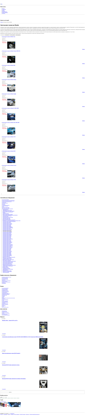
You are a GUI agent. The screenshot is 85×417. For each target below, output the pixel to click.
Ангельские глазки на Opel (7, 230)
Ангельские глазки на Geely (7, 241)
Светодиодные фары (6, 272)
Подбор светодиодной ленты (5, 313)
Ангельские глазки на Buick (7, 252)
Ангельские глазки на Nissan (7, 224)
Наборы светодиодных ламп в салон (8, 259)
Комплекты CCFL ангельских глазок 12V (9, 219)
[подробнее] (4, 333)
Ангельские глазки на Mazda (7, 231)
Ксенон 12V (3, 203)
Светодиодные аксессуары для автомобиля (7, 208)
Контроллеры (3, 282)
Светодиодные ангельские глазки (8, 217)
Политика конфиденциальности (34, 414)
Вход (1, 401)
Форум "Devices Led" (4, 314)
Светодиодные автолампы (5, 199)
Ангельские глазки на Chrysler (7, 247)
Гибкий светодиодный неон (5, 294)
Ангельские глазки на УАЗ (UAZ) (8, 246)
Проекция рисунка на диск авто (7, 264)
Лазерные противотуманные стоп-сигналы (9, 265)
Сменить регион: (2, 0)
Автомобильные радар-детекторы (8, 269)
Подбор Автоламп (5, 12)
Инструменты (4, 305)
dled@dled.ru (12, 413)
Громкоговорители (5, 209)
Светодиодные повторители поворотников (9, 261)
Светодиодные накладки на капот (8, 262)
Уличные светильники (5, 289)
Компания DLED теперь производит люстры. (11, 364)
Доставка (12, 414)
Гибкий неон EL (4, 202)
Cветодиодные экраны (5, 277)
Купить (83, 49)
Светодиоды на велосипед (5, 291)
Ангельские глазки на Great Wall (7, 244)
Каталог (3, 8)
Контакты (3, 13)
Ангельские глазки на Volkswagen (8, 227)
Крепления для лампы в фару (7, 270)
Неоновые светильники (5, 303)
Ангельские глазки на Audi (7, 233)
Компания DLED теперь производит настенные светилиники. (14, 378)
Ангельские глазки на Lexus (7, 240)
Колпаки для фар (5, 266)
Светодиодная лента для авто (7, 215)
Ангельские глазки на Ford (7, 225)
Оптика (3, 206)
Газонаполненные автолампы (5, 205)
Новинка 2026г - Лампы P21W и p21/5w (10, 320)
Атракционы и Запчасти (5, 302)
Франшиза (3, 298)
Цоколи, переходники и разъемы (8, 214)
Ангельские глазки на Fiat (6, 243)
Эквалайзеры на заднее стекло (7, 210)
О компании (4, 9)
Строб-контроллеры (6, 213)
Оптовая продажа (4, 310)
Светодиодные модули (5, 278)
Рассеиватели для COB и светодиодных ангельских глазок (11, 220)
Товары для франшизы (5, 301)
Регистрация (4, 401)
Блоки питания (4, 283)
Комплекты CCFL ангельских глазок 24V (9, 257)
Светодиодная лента (4, 281)
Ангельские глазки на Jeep (7, 239)
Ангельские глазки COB (6, 218)
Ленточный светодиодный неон (6, 293)
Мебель (3, 297)
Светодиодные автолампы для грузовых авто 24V (8, 200)
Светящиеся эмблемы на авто (7, 258)
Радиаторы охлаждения (5, 300)
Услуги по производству (5, 299)
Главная (1, 22)
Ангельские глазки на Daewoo (7, 234)
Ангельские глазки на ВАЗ (7, 222)
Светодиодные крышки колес (7, 263)
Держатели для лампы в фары (7, 271)
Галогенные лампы (4, 292)
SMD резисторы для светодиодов (6, 280)
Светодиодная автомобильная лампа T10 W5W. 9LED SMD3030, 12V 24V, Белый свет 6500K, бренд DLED (22, 336)
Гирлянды (3, 296)
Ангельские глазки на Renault (7, 232)
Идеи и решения (4, 11)
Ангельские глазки (5, 216)
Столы (3, 306)
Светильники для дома (5, 290)
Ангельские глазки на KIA (7, 228)
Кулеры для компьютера (5, 304)
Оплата (3, 10)
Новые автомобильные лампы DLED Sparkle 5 (11, 353)
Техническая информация (5, 312)
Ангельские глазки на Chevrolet (7, 223)
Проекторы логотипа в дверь (5, 207)
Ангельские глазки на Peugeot (7, 255)
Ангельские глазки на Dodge (7, 254)
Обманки (4, 212)
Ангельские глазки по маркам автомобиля (9, 221)
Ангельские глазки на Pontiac (7, 250)
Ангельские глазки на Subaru (7, 235)
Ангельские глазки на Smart (7, 249)
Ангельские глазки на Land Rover (8, 245)
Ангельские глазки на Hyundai (7, 229)
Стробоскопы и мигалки (6, 268)
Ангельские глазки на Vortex (7, 248)
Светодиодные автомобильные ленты (7, 201)
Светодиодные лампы (5, 288)
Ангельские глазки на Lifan (7, 237)
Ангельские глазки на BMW (7, 226)
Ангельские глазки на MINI (7, 253)
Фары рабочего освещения (7, 260)
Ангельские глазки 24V (6, 256)
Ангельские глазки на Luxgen (7, 251)
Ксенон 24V (3, 204)
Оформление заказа (4, 311)
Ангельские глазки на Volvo (7, 236)
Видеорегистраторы (6, 267)
